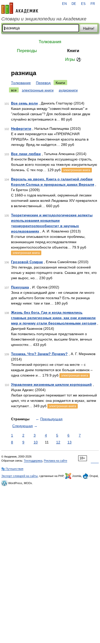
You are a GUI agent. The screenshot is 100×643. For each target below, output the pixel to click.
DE (74, 4)
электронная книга (76, 170)
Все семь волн (24, 103)
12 (58, 442)
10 (36, 442)
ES (83, 4)
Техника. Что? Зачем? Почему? (39, 354)
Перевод (43, 83)
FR (93, 4)
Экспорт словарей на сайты (19, 475)
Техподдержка (33, 460)
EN (64, 4)
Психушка (20, 287)
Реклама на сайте (55, 460)
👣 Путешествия (12, 468)
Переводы (27, 51)
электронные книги (38, 90)
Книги (73, 51)
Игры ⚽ (73, 59)
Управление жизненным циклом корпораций (51, 384)
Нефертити (21, 128)
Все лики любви (26, 154)
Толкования (50, 42)
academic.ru (19, 8)
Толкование (21, 83)
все (14, 90)
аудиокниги (68, 90)
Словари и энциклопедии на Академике (43, 18)
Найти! (88, 28)
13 (69, 442)
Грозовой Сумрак (27, 262)
